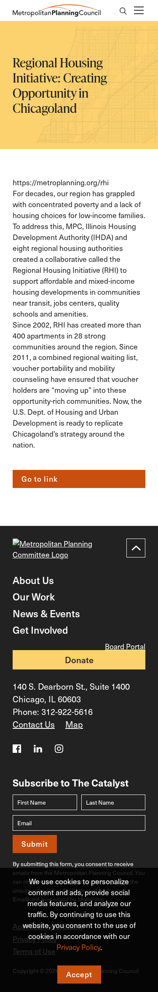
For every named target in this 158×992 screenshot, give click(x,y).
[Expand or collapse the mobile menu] (138, 11)
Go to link (39, 478)
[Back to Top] (135, 548)
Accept (79, 974)
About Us (33, 580)
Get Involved (40, 629)
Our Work (34, 596)
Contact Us (34, 724)
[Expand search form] (123, 12)
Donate (79, 659)
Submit (34, 843)
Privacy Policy (78, 946)
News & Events (46, 613)
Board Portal (125, 646)
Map (74, 724)
